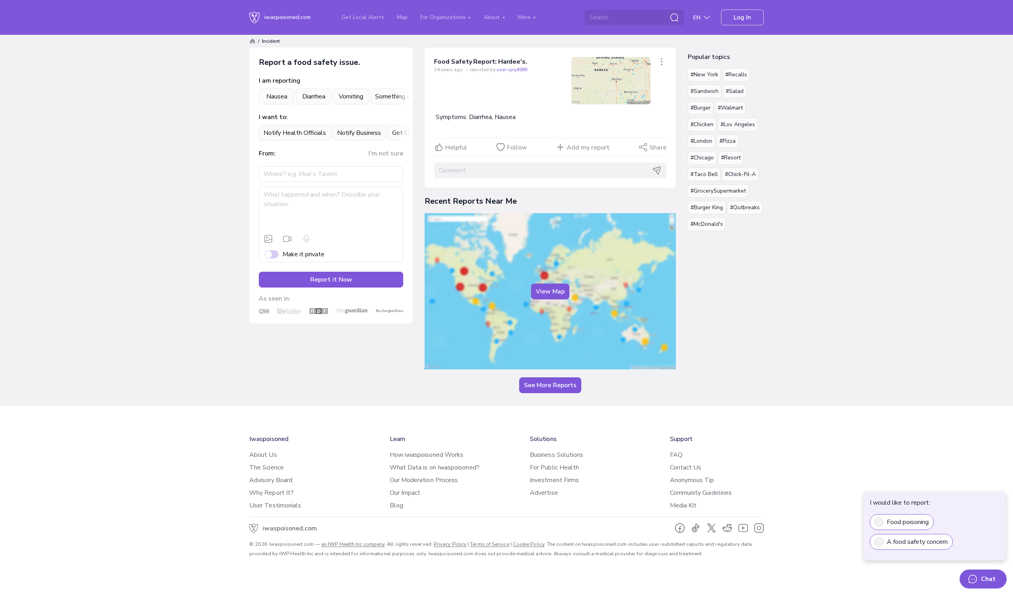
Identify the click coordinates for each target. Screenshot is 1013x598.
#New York (704, 74)
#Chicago (702, 157)
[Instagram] (759, 528)
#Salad (735, 91)
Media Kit (683, 505)
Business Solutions (556, 454)
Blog (396, 505)
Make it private (303, 254)
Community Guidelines (701, 492)
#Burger (701, 108)
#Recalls (736, 74)
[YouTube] (743, 528)
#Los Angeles (738, 124)
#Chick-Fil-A (740, 174)
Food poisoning (908, 522)
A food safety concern (917, 541)
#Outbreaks (745, 207)
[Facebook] (680, 528)
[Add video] (287, 239)
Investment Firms (554, 480)
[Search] (674, 17)
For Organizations (443, 17)
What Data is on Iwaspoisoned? (435, 467)
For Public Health (554, 467)
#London (701, 141)
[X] (711, 528)
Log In (742, 17)
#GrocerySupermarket (718, 191)
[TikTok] (695, 528)
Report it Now (331, 279)
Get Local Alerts (362, 17)
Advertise (544, 492)
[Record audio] (306, 239)
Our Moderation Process (424, 480)
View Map (550, 291)
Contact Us (686, 467)
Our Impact (405, 492)
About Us (263, 454)
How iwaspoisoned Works (427, 454)
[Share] (661, 61)
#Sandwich (705, 91)
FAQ (676, 454)
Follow (517, 147)
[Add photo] (268, 239)
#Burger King (707, 207)
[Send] (657, 170)
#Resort (731, 157)
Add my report (588, 147)
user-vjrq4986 (512, 69)
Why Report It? (271, 492)
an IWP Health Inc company (353, 544)
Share (657, 147)
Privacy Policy (450, 544)
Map (402, 17)
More (525, 17)
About (492, 17)
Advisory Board (270, 480)
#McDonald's (707, 224)
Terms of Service (489, 544)
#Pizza (727, 141)
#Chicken (702, 124)
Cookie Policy (528, 544)
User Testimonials (275, 505)
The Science (266, 467)
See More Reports (550, 385)
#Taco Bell (704, 174)
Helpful (456, 147)
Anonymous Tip (692, 480)
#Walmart (730, 108)
